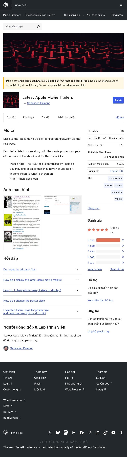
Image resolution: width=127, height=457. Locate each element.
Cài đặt (46, 117)
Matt (8, 406)
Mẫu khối (39, 389)
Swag (101, 389)
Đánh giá (28, 117)
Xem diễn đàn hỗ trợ (100, 300)
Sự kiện (100, 377)
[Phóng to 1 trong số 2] (36, 200)
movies (108, 185)
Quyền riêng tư (12, 389)
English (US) (117, 171)
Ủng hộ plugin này (98, 331)
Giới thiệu (9, 371)
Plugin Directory (12, 15)
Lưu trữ (7, 383)
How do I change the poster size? (24, 300)
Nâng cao (94, 208)
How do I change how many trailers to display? (32, 290)
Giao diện (40, 377)
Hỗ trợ (120, 117)
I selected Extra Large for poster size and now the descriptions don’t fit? (26, 312)
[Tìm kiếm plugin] (38, 26)
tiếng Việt (17, 432)
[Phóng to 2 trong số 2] (77, 200)
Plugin (37, 383)
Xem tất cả (117, 269)
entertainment (115, 178)
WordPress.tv (75, 389)
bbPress (10, 412)
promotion (117, 192)
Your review (95, 269)
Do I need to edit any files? (20, 269)
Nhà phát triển (67, 117)
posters (118, 185)
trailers (118, 199)
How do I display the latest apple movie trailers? (32, 279)
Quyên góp (104, 383)
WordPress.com (14, 400)
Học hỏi (70, 371)
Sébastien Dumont (38, 103)
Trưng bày (40, 371)
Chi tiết (11, 117)
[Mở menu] (121, 5)
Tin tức (7, 377)
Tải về (118, 100)
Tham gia (101, 371)
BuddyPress (12, 417)
